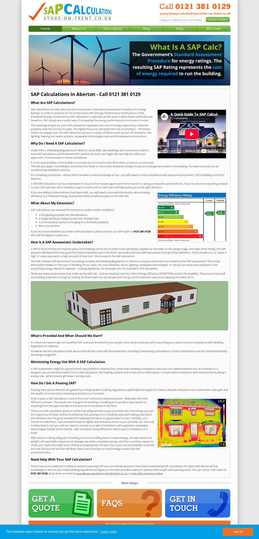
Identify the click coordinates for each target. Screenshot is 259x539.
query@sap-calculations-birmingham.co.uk (101, 473)
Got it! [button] (238, 531)
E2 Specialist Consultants (132, 523)
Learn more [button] (108, 531)
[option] (129, 60)
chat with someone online (146, 473)
